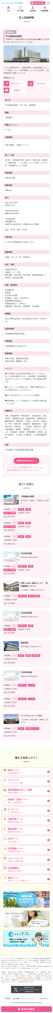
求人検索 (20, 11)
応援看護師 (44, 11)
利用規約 (8, 998)
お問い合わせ (43, 998)
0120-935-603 (39, 3)
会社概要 (16, 998)
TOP (8, 11)
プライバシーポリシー (29, 998)
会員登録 (33, 11)
